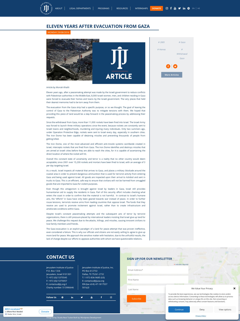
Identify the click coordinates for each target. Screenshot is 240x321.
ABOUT (58, 8)
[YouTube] (175, 8)
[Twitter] (179, 8)
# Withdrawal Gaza (182, 54)
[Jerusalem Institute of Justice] (46, 8)
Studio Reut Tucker (65, 317)
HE (199, 8)
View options (225, 309)
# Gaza (182, 42)
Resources (122, 8)
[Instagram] (167, 8)
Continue (179, 309)
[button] (234, 288)
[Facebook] (171, 8)
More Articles (172, 74)
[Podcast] (188, 8)
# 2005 (161, 42)
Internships (141, 8)
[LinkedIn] (184, 8)
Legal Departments (80, 8)
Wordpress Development (91, 317)
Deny (202, 309)
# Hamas (161, 49)
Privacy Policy (201, 316)
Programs (103, 8)
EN (193, 8)
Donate (156, 8)
